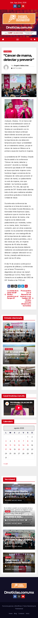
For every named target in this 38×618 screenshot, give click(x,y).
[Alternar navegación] (17, 39)
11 (10, 445)
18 (10, 449)
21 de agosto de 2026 (15, 497)
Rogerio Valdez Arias (21, 65)
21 (23, 449)
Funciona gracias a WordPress (12, 606)
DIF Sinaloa (7, 51)
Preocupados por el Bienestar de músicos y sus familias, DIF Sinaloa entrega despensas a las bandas (25, 298)
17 (6, 449)
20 (19, 449)
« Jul (5, 464)
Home (10, 613)
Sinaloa (8, 488)
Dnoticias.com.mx (19, 27)
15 (28, 445)
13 (19, 445)
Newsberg (30, 606)
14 (23, 445)
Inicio (27, 613)
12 (14, 445)
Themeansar (19, 608)
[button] (31, 39)
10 (6, 445)
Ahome (8, 511)
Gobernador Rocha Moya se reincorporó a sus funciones (18, 494)
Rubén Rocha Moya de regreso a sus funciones (18, 517)
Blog (15, 613)
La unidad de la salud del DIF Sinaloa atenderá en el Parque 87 (12, 294)
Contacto (21, 613)
